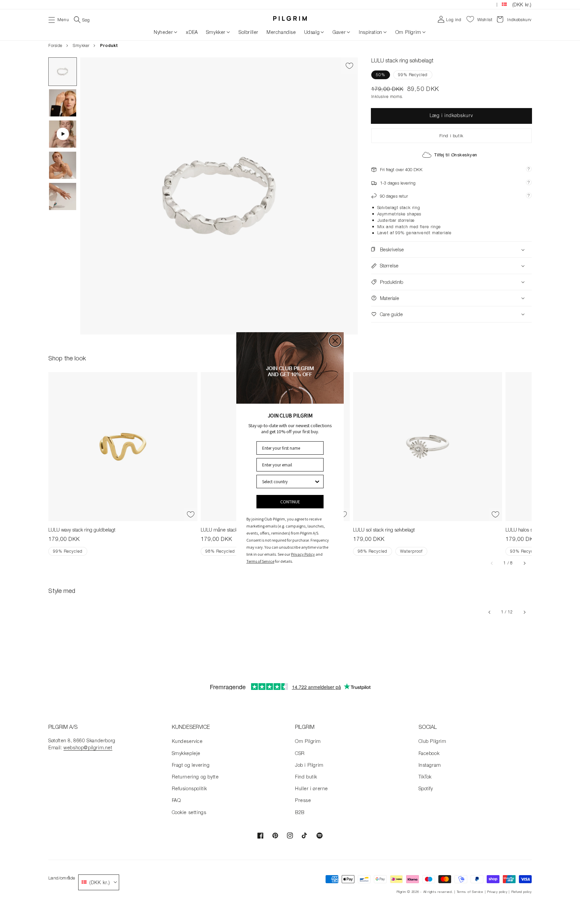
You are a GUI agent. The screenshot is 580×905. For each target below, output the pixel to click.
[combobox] (288, 481)
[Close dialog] (335, 341)
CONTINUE (290, 502)
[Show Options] (317, 481)
